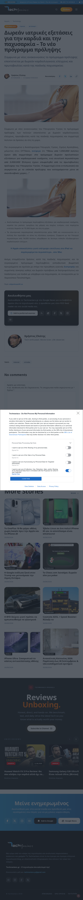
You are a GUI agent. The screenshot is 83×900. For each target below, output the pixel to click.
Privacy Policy (53, 486)
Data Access (41, 486)
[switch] (68, 447)
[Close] (79, 414)
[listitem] (41, 443)
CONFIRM (26, 479)
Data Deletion (29, 486)
